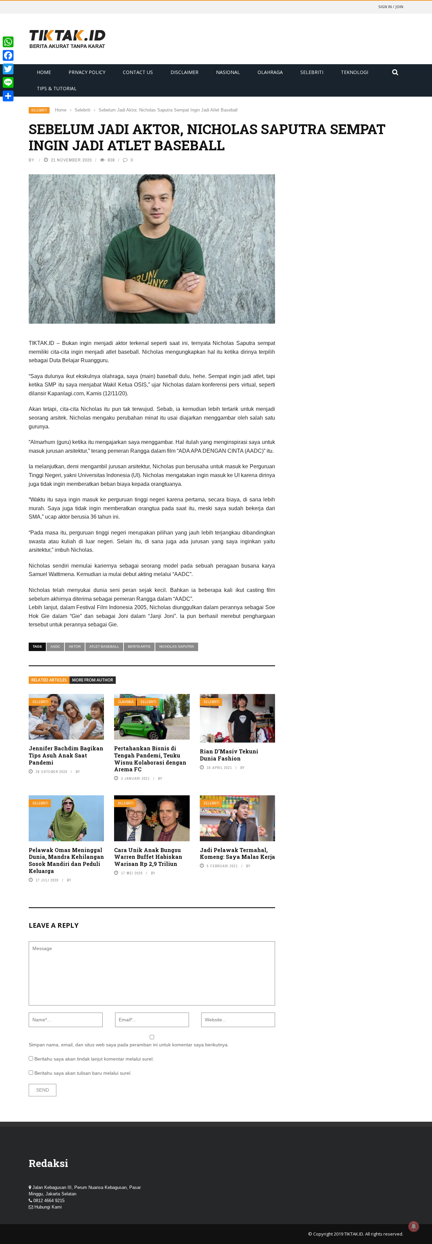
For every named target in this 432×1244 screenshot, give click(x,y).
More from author (92, 680)
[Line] (8, 82)
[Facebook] (8, 55)
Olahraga (270, 72)
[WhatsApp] (8, 42)
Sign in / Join (390, 6)
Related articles (49, 680)
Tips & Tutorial (57, 88)
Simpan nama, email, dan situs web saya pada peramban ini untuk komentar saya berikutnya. (129, 1044)
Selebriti (311, 72)
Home (44, 72)
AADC (55, 646)
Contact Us (138, 72)
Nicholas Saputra (176, 646)
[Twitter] (8, 69)
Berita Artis (139, 646)
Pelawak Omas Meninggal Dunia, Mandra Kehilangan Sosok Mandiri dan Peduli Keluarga (66, 860)
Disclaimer (184, 72)
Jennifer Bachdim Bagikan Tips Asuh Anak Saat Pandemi (66, 755)
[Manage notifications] (413, 1226)
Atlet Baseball (104, 646)
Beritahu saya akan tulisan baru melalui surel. (83, 1073)
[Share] (8, 96)
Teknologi (354, 72)
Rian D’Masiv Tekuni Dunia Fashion (229, 755)
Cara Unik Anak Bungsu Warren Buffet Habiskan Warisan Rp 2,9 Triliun (148, 857)
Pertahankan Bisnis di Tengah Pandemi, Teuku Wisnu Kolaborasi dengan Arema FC (150, 759)
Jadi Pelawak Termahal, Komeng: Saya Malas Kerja (237, 853)
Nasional (228, 72)
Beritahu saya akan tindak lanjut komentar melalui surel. (94, 1059)
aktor (75, 646)
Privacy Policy (87, 72)
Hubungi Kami (48, 1207)
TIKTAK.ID (353, 1234)
